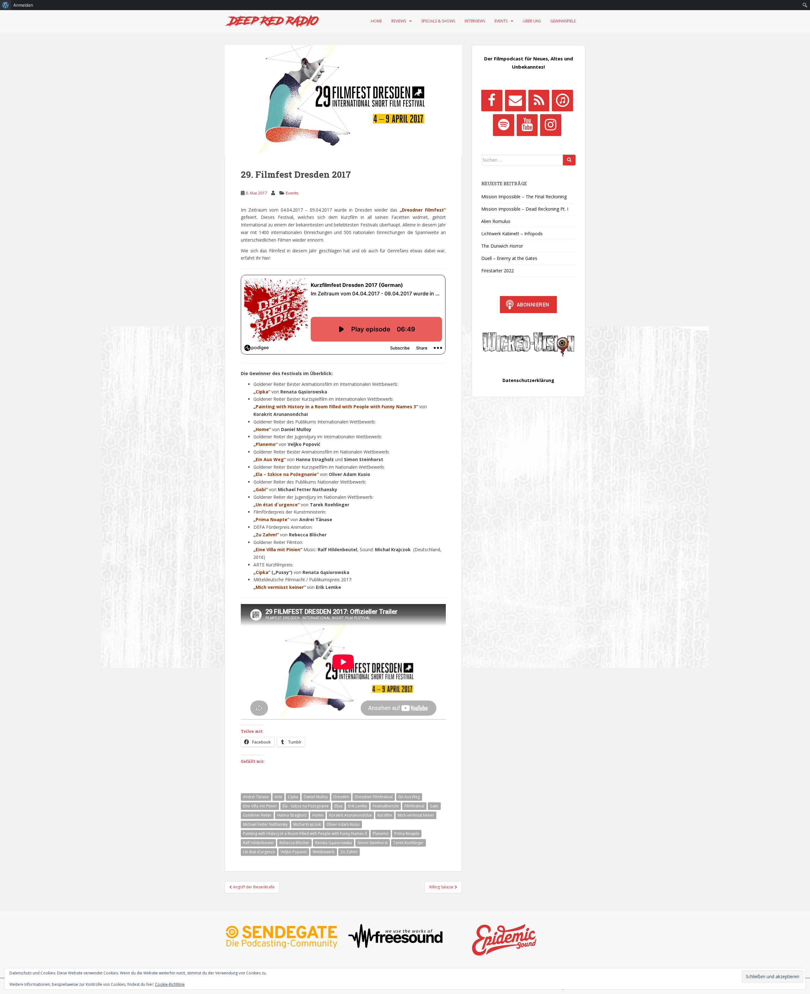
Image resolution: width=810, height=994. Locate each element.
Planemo (381, 833)
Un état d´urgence (259, 852)
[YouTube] (527, 125)
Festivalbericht (386, 806)
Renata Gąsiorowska (333, 842)
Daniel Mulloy (316, 797)
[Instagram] (550, 125)
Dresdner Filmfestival (374, 797)
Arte (278, 797)
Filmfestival (414, 806)
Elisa (338, 806)
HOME (376, 21)
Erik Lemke (357, 806)
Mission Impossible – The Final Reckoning (524, 197)
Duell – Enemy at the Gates (509, 258)
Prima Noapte (406, 833)
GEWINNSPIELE (563, 21)
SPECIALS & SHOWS (438, 21)
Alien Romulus (495, 221)
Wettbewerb (324, 852)
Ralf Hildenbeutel (258, 842)
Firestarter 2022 (497, 271)
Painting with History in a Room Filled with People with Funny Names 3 (305, 833)
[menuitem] (5, 5)
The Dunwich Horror (502, 246)
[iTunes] (562, 100)
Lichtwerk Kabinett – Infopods (512, 234)
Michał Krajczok (307, 824)
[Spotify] (503, 125)
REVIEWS (398, 21)
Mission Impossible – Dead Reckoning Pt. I (524, 209)
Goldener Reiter (257, 815)
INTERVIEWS (474, 21)
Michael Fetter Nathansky (265, 824)
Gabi (434, 806)
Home (317, 815)
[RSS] (538, 100)
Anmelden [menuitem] (23, 5)
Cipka (293, 797)
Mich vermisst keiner (416, 815)
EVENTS (501, 21)
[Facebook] (491, 100)
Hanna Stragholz (292, 815)
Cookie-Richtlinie (170, 984)
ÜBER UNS (532, 21)
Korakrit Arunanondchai (350, 815)
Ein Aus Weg (409, 797)
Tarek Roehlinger (408, 842)
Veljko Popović (294, 852)
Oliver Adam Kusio (343, 824)
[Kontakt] (515, 100)
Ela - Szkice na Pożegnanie (306, 806)
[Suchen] (569, 160)
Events (292, 193)
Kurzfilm (384, 815)
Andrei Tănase (256, 797)
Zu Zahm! (349, 852)
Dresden (341, 797)
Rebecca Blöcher (294, 842)
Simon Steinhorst (373, 842)
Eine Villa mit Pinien (260, 806)
